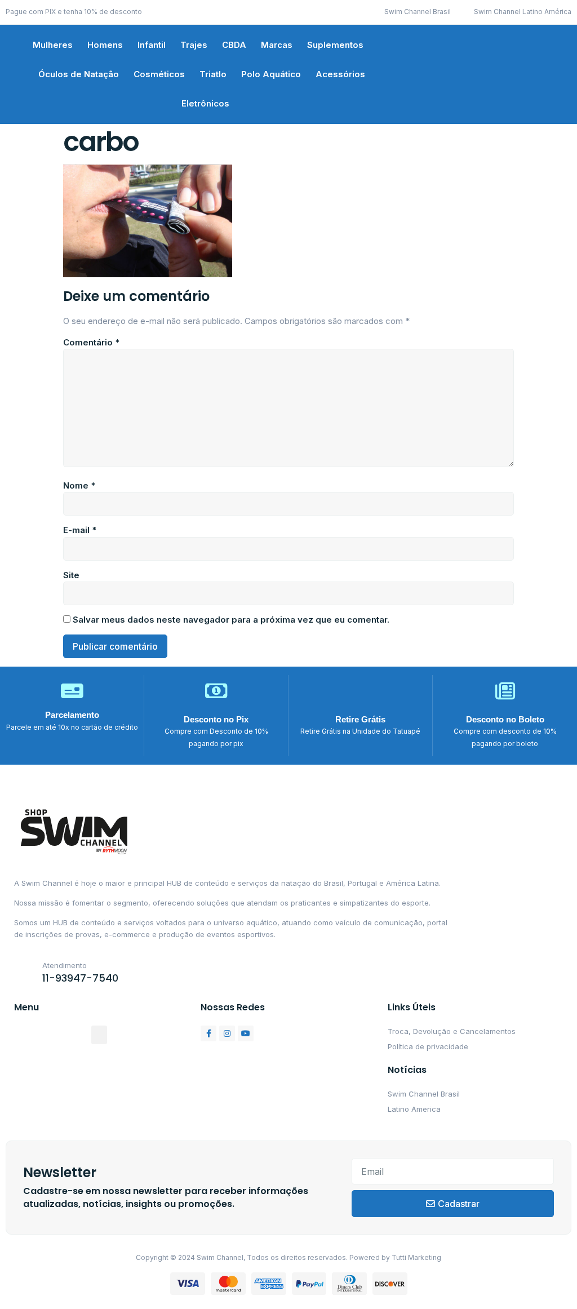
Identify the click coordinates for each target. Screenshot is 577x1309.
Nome (79, 485)
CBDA (234, 44)
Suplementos (335, 44)
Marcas (276, 44)
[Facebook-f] (208, 1033)
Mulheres (53, 44)
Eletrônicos (205, 103)
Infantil (151, 44)
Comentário (91, 342)
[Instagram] (227, 1033)
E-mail (79, 530)
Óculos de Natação (78, 74)
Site (71, 575)
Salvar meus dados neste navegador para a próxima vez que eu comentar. (231, 619)
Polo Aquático (271, 74)
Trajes (193, 44)
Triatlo (213, 74)
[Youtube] (246, 1033)
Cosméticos (159, 74)
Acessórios (340, 74)
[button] (99, 1035)
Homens (105, 44)
